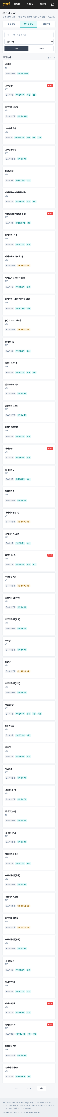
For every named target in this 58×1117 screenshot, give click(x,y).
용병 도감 (11, 24)
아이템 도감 (45, 24)
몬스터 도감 (28, 24)
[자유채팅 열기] (53, 4)
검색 (16, 48)
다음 (41, 1088)
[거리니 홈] (6, 4)
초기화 (41, 48)
